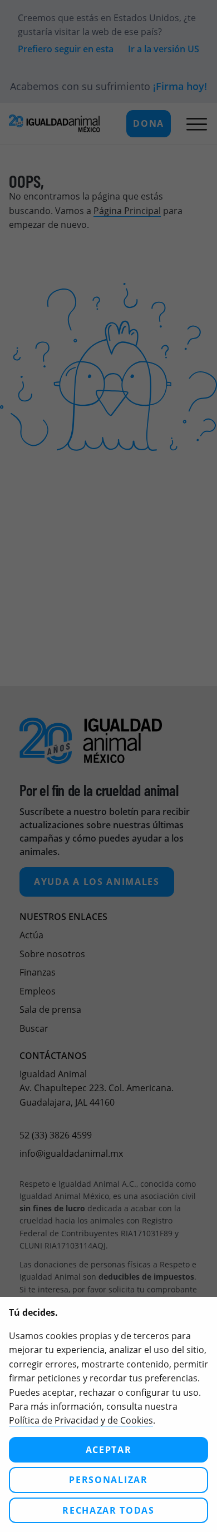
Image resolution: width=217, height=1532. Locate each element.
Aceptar (109, 1450)
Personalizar (108, 1480)
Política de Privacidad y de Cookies (81, 1420)
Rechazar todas (108, 1510)
